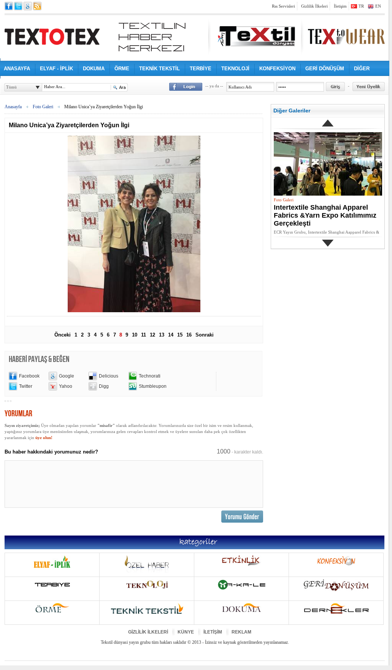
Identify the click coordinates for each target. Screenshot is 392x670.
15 (180, 335)
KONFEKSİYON (277, 68)
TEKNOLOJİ (235, 68)
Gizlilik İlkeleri (314, 6)
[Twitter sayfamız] (18, 6)
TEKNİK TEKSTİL (159, 68)
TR (361, 6)
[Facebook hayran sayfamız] (9, 6)
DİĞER (362, 68)
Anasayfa (13, 106)
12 (152, 335)
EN (378, 6)
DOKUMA (94, 68)
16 (189, 335)
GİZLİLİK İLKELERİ (148, 632)
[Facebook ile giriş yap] (185, 87)
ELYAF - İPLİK (56, 68)
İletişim (340, 6)
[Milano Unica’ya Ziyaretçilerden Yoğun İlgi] (134, 310)
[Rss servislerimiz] (37, 6)
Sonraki (204, 335)
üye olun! (43, 437)
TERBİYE (200, 68)
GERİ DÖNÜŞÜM (324, 68)
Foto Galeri (43, 106)
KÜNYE (186, 632)
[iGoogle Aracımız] (28, 6)
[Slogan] (152, 37)
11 (143, 335)
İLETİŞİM (212, 632)
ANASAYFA (17, 68)
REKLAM (241, 632)
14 (170, 335)
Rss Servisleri (283, 6)
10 (134, 335)
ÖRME (121, 68)
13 (161, 335)
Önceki (62, 335)
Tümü (11, 87)
